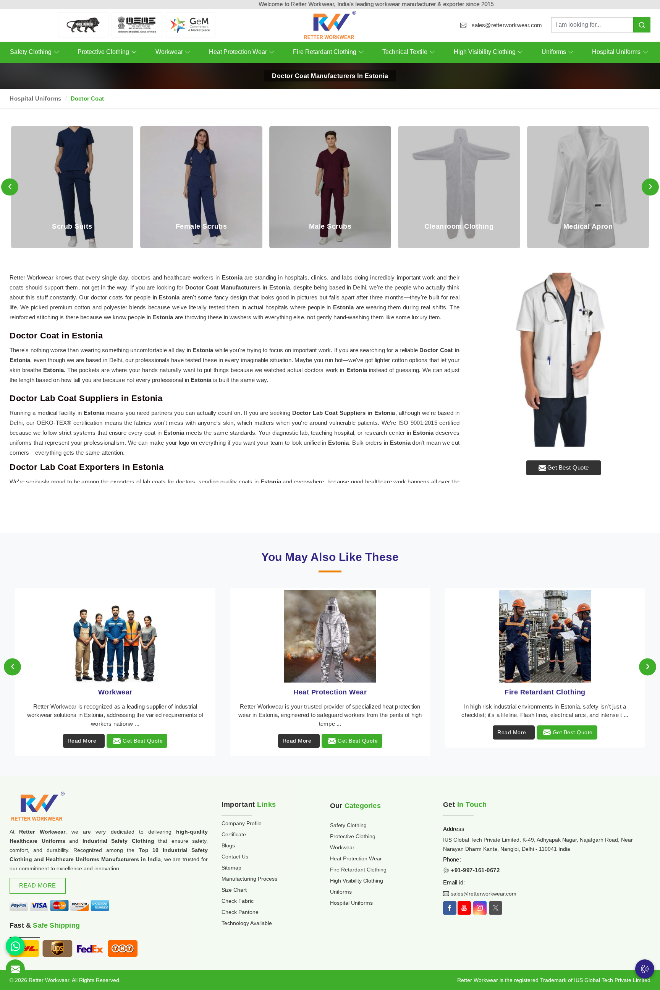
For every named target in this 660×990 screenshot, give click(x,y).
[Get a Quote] (15, 969)
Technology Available (247, 923)
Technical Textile (404, 52)
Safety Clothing (31, 52)
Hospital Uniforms (616, 52)
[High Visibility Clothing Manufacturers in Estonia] (544, 636)
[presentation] (9, 187)
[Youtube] (464, 908)
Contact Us (235, 856)
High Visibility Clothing (485, 52)
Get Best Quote (568, 467)
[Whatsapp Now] (15, 946)
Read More (82, 741)
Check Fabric (238, 901)
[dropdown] (56, 52)
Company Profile (242, 823)
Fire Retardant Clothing (324, 52)
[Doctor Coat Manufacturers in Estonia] (563, 360)
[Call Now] (644, 969)
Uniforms (554, 52)
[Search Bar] (641, 25)
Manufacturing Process (249, 879)
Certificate (234, 834)
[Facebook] (449, 908)
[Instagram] (480, 908)
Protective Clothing (103, 52)
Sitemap (231, 868)
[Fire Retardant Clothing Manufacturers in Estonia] (329, 636)
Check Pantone (240, 912)
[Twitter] (495, 908)
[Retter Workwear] (330, 25)
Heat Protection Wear (238, 52)
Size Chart (234, 890)
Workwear (169, 52)
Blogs (228, 845)
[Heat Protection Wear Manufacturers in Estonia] (115, 636)
